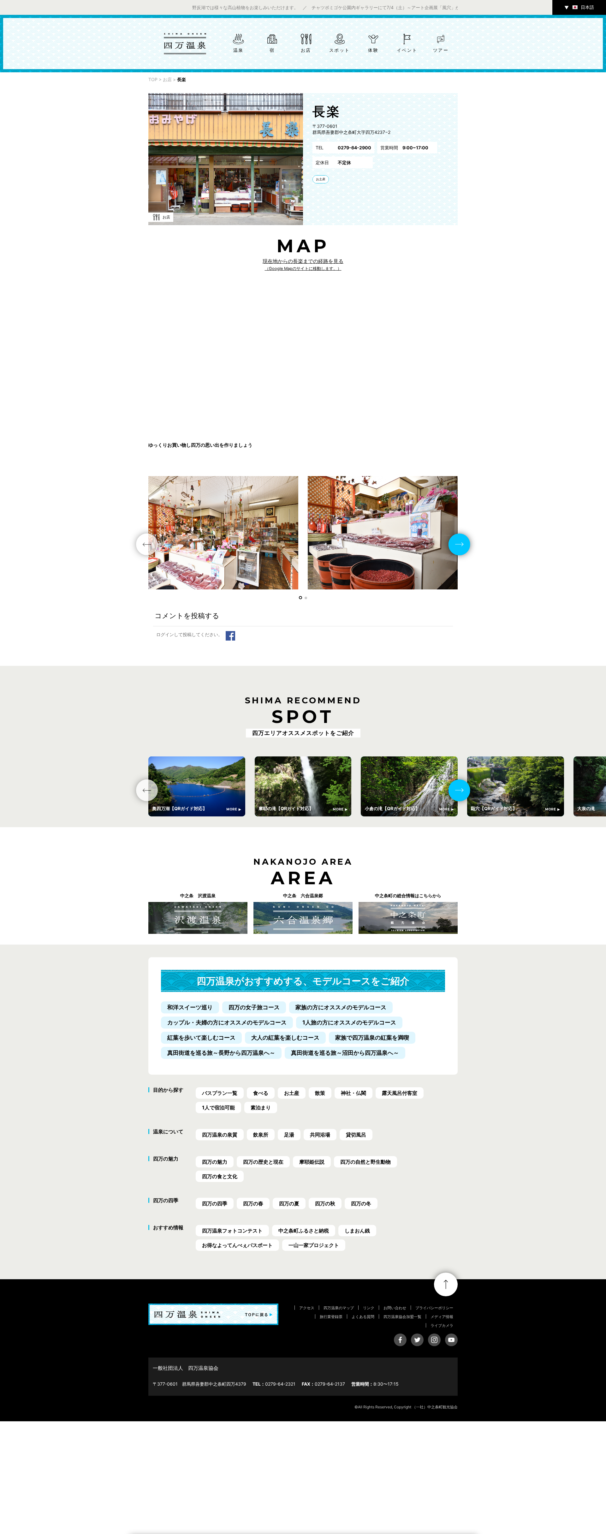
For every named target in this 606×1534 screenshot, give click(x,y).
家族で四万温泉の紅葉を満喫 (372, 1037)
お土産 (320, 179)
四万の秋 (325, 1203)
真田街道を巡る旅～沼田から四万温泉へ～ (345, 1052)
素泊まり (261, 1107)
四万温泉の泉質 (219, 1134)
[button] (300, 597)
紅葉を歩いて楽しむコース (201, 1037)
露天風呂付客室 (399, 1093)
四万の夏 (289, 1203)
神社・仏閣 (353, 1093)
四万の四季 (214, 1203)
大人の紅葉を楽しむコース (285, 1037)
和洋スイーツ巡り (190, 1007)
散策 (320, 1093)
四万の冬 (361, 1203)
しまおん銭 (357, 1230)
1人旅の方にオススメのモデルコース (349, 1022)
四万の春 (253, 1203)
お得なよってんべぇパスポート (237, 1245)
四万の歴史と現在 (263, 1162)
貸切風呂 (356, 1134)
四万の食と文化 (219, 1176)
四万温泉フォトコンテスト (232, 1230)
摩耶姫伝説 (311, 1162)
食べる (260, 1093)
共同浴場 (320, 1134)
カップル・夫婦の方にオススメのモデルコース (227, 1022)
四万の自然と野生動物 (365, 1162)
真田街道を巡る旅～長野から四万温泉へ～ (221, 1052)
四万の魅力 (214, 1162)
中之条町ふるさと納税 (303, 1230)
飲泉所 (260, 1134)
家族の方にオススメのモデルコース (340, 1007)
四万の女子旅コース (254, 1007)
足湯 (289, 1134)
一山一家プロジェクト (313, 1245)
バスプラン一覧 (219, 1093)
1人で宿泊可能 (218, 1107)
